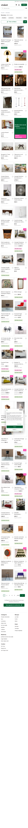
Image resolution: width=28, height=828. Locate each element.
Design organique (18, 630)
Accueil (2, 12)
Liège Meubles (4, 638)
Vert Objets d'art (4, 650)
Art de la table (4, 625)
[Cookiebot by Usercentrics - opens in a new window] (19, 410)
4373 (18, 595)
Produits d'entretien (5, 617)
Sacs (2, 619)
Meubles (3, 627)
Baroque (16, 626)
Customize (14, 429)
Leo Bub (16, 617)
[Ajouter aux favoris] (13, 40)
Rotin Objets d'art (5, 641)
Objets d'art (3, 623)
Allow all (14, 426)
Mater (16, 621)
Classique (17, 628)
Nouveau (8, 12)
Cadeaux (3, 629)
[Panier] (16, 5)
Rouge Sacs (3, 648)
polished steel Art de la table (7, 636)
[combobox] (13, 8)
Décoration (3, 631)
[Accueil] (7, 5)
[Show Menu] (26, 8)
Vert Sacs (3, 646)
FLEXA (16, 619)
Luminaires (3, 621)
